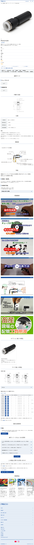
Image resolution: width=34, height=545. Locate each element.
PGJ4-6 (3, 396)
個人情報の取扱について (4, 543)
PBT (1, 60)
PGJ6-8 (3, 413)
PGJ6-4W (3, 410)
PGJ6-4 (3, 405)
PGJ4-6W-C (3, 403)
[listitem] (3, 393)
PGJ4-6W (3, 401)
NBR (2, 63)
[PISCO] (3, 1)
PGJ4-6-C (3, 398)
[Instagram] (18, 541)
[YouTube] (15, 541)
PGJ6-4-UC (3, 408)
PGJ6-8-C (3, 415)
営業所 (4, 420)
